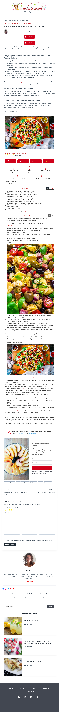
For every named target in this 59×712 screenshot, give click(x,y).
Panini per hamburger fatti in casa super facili (15, 492)
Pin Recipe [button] (36, 161)
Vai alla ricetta (30, 36)
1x (47, 188)
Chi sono (33, 688)
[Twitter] (25, 697)
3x (52, 188)
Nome (7, 536)
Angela (11, 31)
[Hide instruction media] (52, 215)
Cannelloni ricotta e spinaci (32, 661)
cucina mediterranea (10, 482)
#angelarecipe (32, 433)
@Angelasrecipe (21, 433)
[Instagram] (31, 697)
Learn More (29, 581)
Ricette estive (28, 23)
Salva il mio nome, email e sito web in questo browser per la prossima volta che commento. (29, 540)
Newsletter (46, 688)
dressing (19, 82)
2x (50, 188)
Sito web (42, 536)
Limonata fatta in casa (31, 620)
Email (24, 536)
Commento (7, 512)
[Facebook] (19, 697)
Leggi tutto (28, 624)
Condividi (24, 161)
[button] (6, 155)
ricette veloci (33, 482)
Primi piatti (14, 23)
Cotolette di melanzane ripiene (46, 491)
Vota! (49, 161)
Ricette (21, 23)
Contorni (7, 23)
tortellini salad (47, 482)
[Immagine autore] (6, 31)
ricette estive (25, 482)
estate (18, 482)
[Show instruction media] (49, 215)
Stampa (11, 161)
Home (11, 688)
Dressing (27, 211)
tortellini (40, 482)
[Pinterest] (37, 697)
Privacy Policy (29, 691)
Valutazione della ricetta (11, 507)
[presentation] (13, 626)
